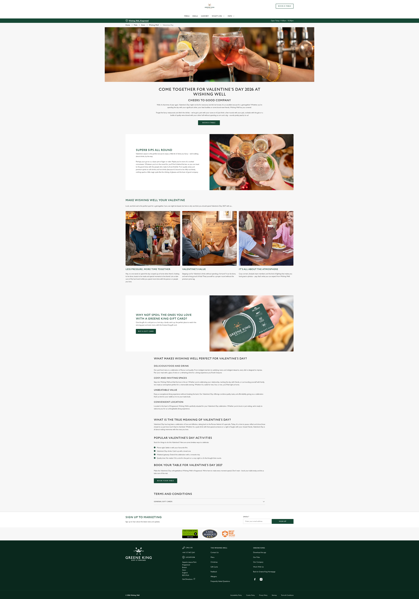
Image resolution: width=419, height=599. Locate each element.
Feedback (214, 572)
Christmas (214, 562)
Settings (231, 20)
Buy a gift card (146, 331)
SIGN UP (282, 521)
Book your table (165, 481)
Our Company (258, 562)
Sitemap (274, 595)
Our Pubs (256, 557)
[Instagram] (261, 579)
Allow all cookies (281, 6)
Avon (143, 25)
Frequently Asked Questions (220, 581)
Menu (212, 557)
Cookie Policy (250, 595)
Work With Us (258, 567)
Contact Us (215, 552)
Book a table (208, 123)
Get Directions (187, 579)
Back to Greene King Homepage (264, 572)
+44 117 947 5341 (188, 552)
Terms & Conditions (287, 595)
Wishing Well (154, 25)
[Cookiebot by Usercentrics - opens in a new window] (133, 20)
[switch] (182, 20)
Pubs (135, 25)
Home (127, 25)
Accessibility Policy (236, 595)
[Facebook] (254, 579)
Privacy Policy (263, 595)
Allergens (214, 576)
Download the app (259, 552)
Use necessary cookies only (281, 13)
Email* (246, 517)
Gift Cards (214, 567)
